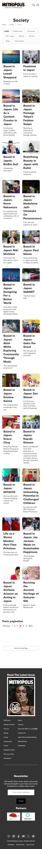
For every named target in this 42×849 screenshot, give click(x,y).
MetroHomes (22, 741)
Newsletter (7, 758)
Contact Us (22, 733)
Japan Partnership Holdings (27, 737)
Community (8, 741)
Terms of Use (30, 844)
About (20, 720)
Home (4, 25)
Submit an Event (9, 724)
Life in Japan (10, 36)
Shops (8, 41)
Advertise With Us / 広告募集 (28, 729)
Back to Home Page (21, 648)
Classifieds (21, 745)
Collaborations (18, 31)
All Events (7, 720)
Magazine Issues (9, 750)
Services (32, 36)
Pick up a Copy (9, 754)
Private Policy (20, 844)
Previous (6, 625)
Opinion (21, 36)
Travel (6, 745)
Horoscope (31, 31)
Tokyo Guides (19, 41)
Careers (20, 724)
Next (30, 625)
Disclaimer (11, 844)
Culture (6, 729)
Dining (6, 733)
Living (11, 25)
